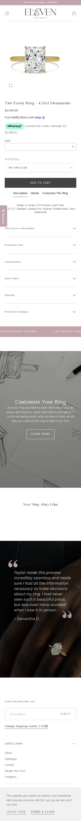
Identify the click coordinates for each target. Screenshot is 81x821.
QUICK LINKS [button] (14, 743)
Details (35, 193)
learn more (40, 434)
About (8, 752)
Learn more (16, 811)
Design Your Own (15, 770)
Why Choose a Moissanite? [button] (20, 228)
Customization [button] (13, 262)
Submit (65, 714)
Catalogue (11, 758)
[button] (7, 13)
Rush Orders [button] (12, 278)
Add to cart (40, 182)
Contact (9, 764)
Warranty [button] (10, 295)
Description (20, 193)
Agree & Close (43, 811)
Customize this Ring (55, 193)
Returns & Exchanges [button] (16, 311)
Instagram (10, 776)
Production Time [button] (14, 245)
